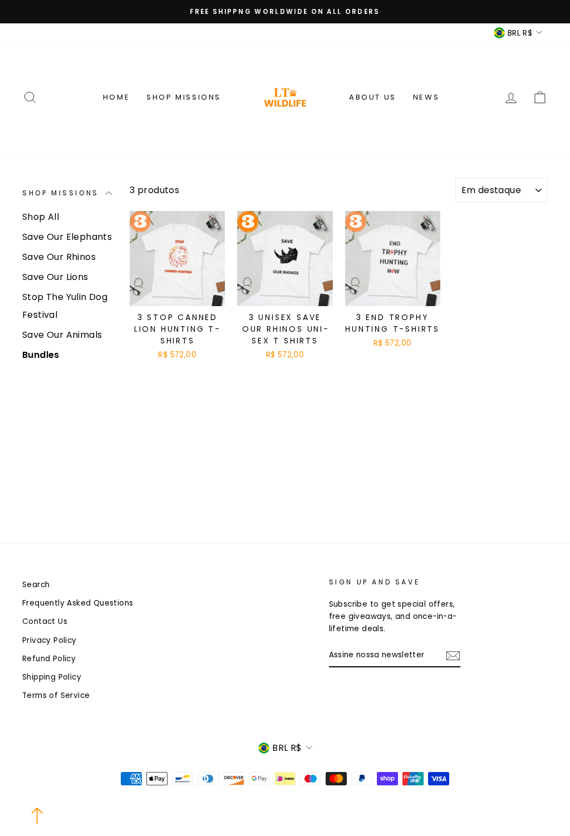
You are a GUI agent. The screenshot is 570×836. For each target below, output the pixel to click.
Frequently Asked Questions (77, 603)
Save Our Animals (62, 334)
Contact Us (44, 621)
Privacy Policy (49, 640)
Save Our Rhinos (59, 256)
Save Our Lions (55, 277)
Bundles (41, 354)
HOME (116, 97)
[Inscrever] (453, 655)
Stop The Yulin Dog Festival (64, 306)
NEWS (426, 97)
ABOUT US (372, 97)
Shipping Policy (51, 677)
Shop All (40, 216)
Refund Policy (49, 658)
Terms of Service (56, 695)
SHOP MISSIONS (183, 97)
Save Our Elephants (67, 236)
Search (36, 584)
